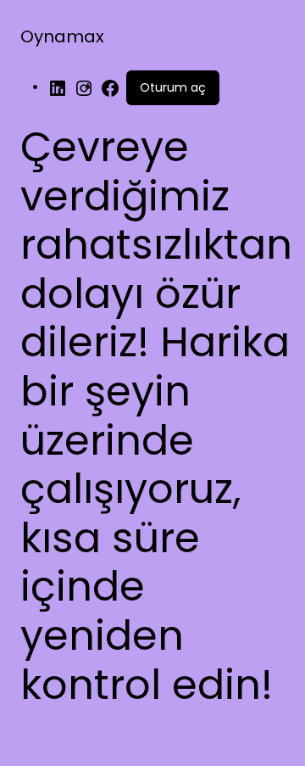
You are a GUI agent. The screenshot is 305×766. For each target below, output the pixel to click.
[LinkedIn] (57, 87)
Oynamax (62, 36)
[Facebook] (110, 87)
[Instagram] (84, 87)
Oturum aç (173, 87)
